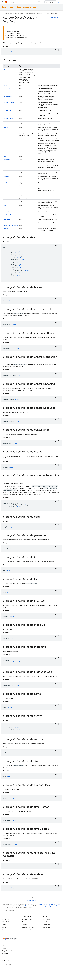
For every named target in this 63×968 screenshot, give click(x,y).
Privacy (8, 960)
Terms (3, 960)
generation (7, 159)
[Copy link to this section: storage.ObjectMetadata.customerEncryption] (5, 479)
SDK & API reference (7, 922)
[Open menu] (2, 2)
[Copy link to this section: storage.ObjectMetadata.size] (40, 761)
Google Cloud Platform (8, 951)
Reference (39, 13)
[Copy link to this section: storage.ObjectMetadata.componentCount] (57, 333)
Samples (4, 924)
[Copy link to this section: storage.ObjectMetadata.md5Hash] (47, 601)
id (4, 165)
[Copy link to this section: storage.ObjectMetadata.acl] (39, 238)
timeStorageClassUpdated (11, 225)
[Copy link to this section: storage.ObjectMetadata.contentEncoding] (56, 384)
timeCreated (7, 215)
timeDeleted (7, 219)
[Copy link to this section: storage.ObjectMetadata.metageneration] (55, 672)
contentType (7, 123)
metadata (6, 186)
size (5, 205)
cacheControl (7, 88)
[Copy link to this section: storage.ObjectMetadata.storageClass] (51, 785)
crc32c (6, 127)
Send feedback (53, 17)
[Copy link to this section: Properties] (17, 60)
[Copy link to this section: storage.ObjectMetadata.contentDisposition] (5, 360)
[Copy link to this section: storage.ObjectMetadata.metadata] (47, 647)
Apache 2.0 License (28, 906)
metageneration (8, 189)
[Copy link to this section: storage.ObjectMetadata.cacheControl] (52, 309)
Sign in (59, 2)
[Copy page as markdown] (22, 21)
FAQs (44, 932)
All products (5, 953)
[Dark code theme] (55, 49)
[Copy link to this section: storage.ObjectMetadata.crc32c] (44, 452)
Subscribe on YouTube (28, 927)
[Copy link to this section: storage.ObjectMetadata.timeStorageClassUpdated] (15, 856)
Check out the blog (27, 919)
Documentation (8, 7)
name (5, 195)
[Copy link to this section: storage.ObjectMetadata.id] (38, 557)
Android (4, 943)
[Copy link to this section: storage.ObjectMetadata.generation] (49, 535)
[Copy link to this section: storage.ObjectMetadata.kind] (40, 579)
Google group (46, 924)
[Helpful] (56, 13)
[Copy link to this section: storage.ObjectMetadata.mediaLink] (48, 625)
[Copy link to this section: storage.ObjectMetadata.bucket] (44, 287)
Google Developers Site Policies (51, 906)
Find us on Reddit (26, 922)
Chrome (4, 945)
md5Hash (6, 176)
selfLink (6, 201)
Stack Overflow (47, 922)
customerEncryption (9, 134)
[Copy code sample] (58, 49)
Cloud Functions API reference (28, 7)
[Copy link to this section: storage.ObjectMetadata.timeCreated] (51, 807)
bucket (6, 85)
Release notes (46, 927)
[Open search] (39, 2)
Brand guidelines (47, 930)
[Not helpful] (58, 13)
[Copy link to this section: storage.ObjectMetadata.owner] (43, 716)
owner (5, 198)
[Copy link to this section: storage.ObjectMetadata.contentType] (51, 430)
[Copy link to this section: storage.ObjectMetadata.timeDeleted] (50, 829)
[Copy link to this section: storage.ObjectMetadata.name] (42, 694)
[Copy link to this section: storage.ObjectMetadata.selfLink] (45, 739)
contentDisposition (9, 102)
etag (5, 156)
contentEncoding (8, 110)
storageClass (7, 212)
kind (5, 172)
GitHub (4, 930)
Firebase (5, 13)
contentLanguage (8, 118)
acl (4, 69)
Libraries (4, 927)
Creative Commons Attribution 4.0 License (49, 904)
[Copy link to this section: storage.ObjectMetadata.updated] (45, 875)
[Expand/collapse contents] (13, 27)
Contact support (47, 919)
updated (6, 228)
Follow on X (25, 924)
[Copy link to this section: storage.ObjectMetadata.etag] (41, 517)
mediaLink (6, 183)
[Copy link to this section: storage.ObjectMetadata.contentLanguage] (57, 408)
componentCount (8, 96)
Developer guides (6, 919)
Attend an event (26, 930)
